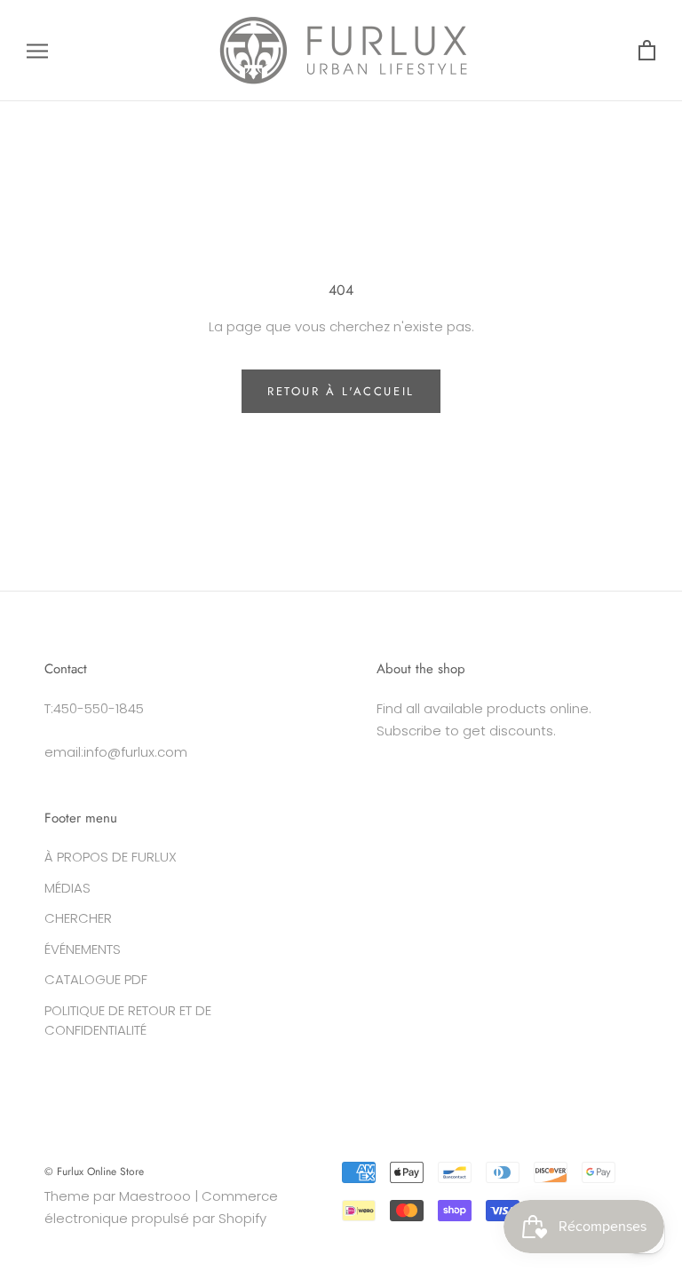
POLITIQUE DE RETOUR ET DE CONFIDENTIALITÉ (127, 1020)
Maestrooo (155, 1196)
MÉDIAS (67, 887)
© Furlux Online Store (94, 1172)
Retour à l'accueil (341, 391)
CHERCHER (78, 918)
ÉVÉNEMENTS (82, 949)
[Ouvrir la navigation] (37, 50)
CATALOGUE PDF (95, 979)
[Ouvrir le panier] (646, 51)
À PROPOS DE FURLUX (110, 856)
